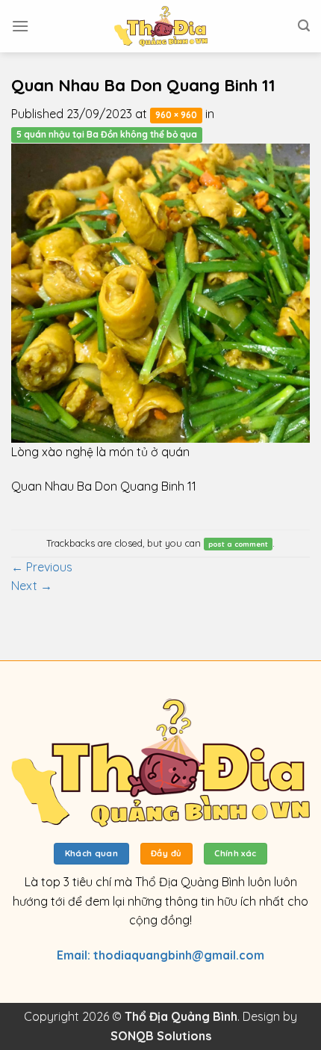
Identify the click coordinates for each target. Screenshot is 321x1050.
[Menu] (20, 25)
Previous (41, 566)
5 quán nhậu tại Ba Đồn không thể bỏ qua (106, 134)
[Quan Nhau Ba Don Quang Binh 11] (160, 291)
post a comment (238, 543)
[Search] (304, 25)
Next (31, 585)
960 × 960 (176, 114)
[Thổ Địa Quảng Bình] (160, 26)
